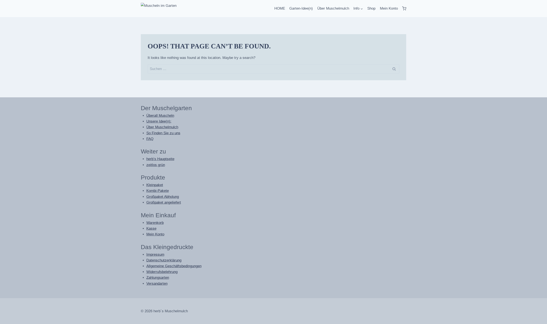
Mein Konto (389, 8)
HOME (279, 8)
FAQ (149, 139)
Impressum (155, 254)
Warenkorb (155, 223)
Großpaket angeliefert (163, 202)
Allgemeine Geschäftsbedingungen (173, 266)
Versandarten (157, 284)
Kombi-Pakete (157, 191)
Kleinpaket (154, 185)
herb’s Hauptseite (160, 159)
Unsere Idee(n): (158, 121)
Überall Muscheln (160, 116)
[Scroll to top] (534, 319)
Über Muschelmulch (333, 8)
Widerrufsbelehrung (162, 272)
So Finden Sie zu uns (163, 133)
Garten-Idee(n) (301, 8)
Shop (371, 8)
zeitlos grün (155, 165)
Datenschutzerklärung (163, 260)
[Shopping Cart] (404, 8)
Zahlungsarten (157, 278)
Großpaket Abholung (162, 197)
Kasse (151, 228)
